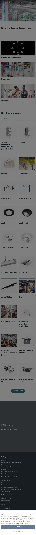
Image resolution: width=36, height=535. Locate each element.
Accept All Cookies (18, 526)
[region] (18, 522)
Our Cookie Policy (22, 523)
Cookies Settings (18, 531)
